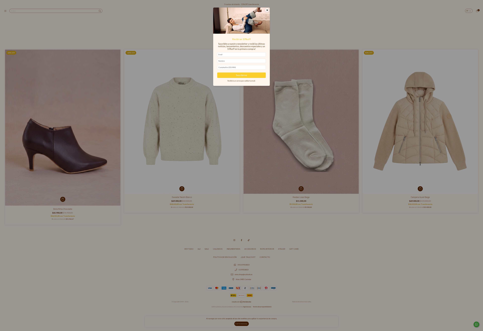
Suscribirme (241, 75)
